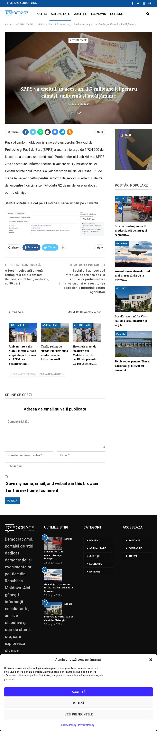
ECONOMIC (98, 14)
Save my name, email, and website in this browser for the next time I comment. (52, 487)
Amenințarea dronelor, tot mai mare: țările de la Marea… (58, 588)
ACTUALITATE (60, 14)
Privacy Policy (86, 725)
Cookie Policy (68, 725)
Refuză (78, 703)
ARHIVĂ (133, 556)
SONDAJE (134, 540)
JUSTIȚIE (80, 14)
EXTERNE (116, 14)
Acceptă (78, 692)
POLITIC (41, 14)
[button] (151, 660)
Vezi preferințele (79, 714)
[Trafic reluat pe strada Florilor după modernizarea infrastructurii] (55, 332)
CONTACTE (135, 548)
